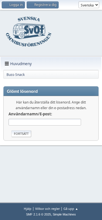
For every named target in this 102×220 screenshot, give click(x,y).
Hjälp (27, 208)
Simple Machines (64, 214)
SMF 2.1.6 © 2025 (38, 214)
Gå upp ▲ (70, 208)
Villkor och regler (47, 208)
